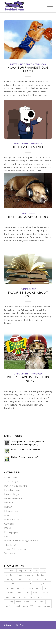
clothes (19, 579)
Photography (11, 532)
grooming (10, 588)
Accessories (10, 477)
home (38, 588)
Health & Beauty (13, 498)
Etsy (14, 584)
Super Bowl (39, 601)
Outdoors (9, 523)
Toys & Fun (10, 544)
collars (27, 579)
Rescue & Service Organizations (21, 540)
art (30, 570)
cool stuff (37, 579)
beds (36, 570)
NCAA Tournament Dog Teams (28, 69)
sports (18, 601)
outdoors (44, 593)
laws (19, 593)
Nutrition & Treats (14, 519)
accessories (10, 570)
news (35, 593)
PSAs (7, 536)
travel (17, 606)
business (18, 575)
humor (47, 588)
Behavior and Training (15, 485)
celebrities (29, 575)
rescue (32, 597)
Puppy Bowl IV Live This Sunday (28, 379)
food (36, 584)
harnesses (21, 588)
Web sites (9, 553)
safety (40, 597)
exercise (22, 584)
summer (27, 601)
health (30, 588)
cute (7, 584)
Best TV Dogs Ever (28, 147)
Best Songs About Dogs (28, 217)
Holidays (9, 502)
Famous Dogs (36, 143)
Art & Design (11, 481)
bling (43, 570)
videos (38, 606)
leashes (27, 593)
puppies (22, 597)
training (9, 606)
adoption (22, 570)
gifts (43, 584)
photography (11, 597)
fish (30, 584)
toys (48, 601)
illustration (10, 593)
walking (47, 606)
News (7, 515)
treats (25, 606)
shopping (9, 601)
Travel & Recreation (36, 64)
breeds (9, 575)
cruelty (46, 579)
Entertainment (17, 64)
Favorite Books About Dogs (28, 294)
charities (40, 575)
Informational (11, 511)
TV (31, 606)
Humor (8, 506)
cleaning (9, 579)
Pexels (8, 527)
